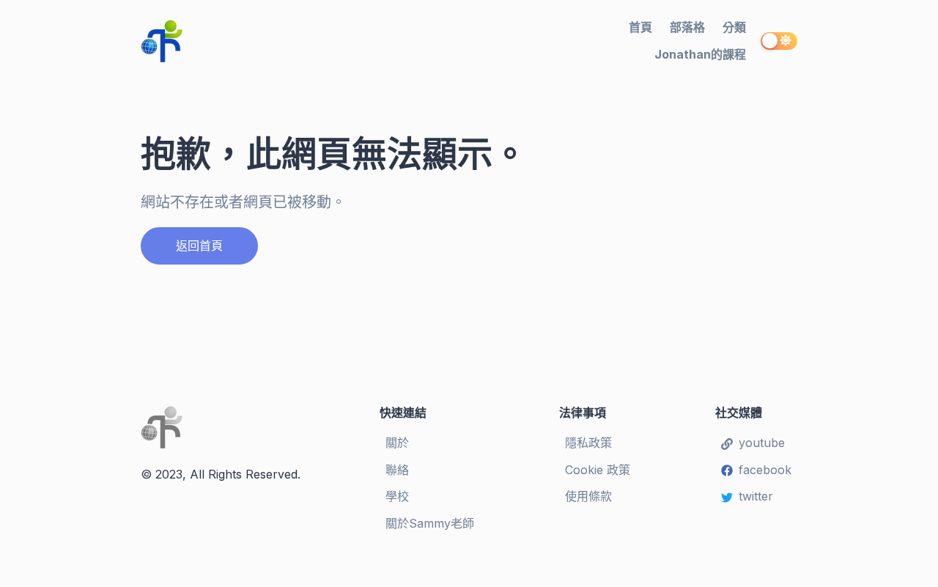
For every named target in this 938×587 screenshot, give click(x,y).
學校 (397, 496)
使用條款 (588, 496)
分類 (734, 27)
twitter (756, 496)
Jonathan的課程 (700, 54)
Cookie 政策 (597, 469)
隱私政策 (588, 442)
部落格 (687, 27)
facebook (765, 469)
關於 (397, 442)
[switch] (779, 41)
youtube (762, 442)
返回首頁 (199, 245)
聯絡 (397, 469)
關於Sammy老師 (429, 523)
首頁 (640, 27)
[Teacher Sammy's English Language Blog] (239, 41)
